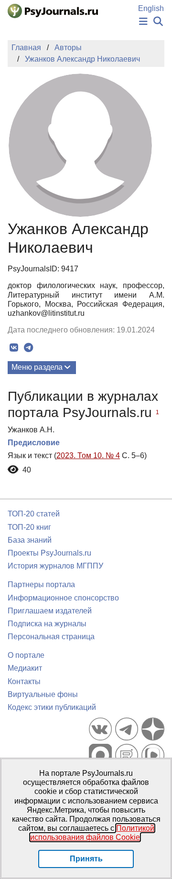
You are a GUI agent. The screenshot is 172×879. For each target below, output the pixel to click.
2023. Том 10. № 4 (88, 455)
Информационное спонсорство (63, 598)
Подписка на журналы (47, 624)
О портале (26, 655)
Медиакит (25, 668)
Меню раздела (37, 367)
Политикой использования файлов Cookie (92, 832)
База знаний (30, 540)
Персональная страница (51, 636)
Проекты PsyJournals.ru (49, 553)
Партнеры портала (41, 584)
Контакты (24, 681)
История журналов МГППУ (55, 566)
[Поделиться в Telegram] (28, 348)
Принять (86, 859)
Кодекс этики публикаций (52, 707)
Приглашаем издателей (50, 611)
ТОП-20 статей (34, 514)
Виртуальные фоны (43, 694)
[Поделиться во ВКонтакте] (14, 348)
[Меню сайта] (143, 22)
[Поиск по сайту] (158, 22)
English (151, 8)
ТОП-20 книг (29, 527)
